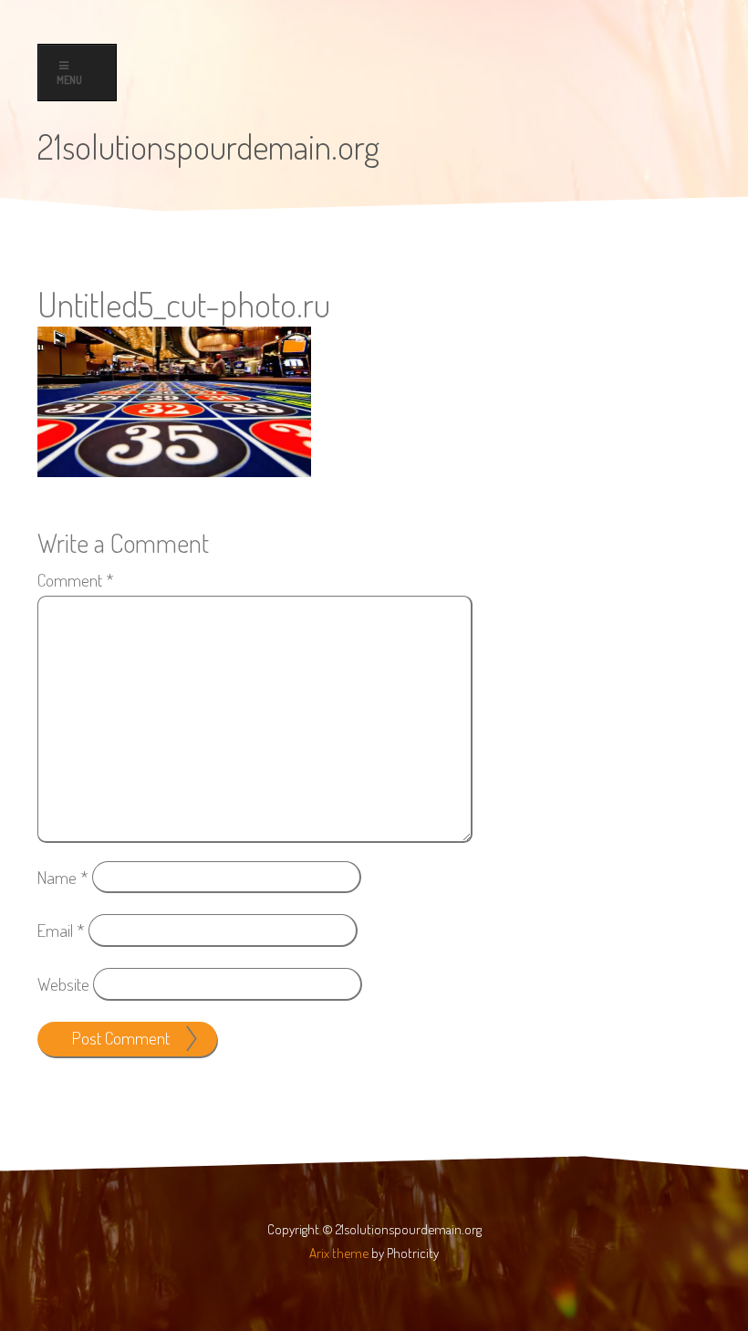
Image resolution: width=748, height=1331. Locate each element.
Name (62, 876)
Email (61, 930)
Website (63, 983)
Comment (75, 579)
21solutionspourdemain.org (208, 146)
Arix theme (339, 1252)
